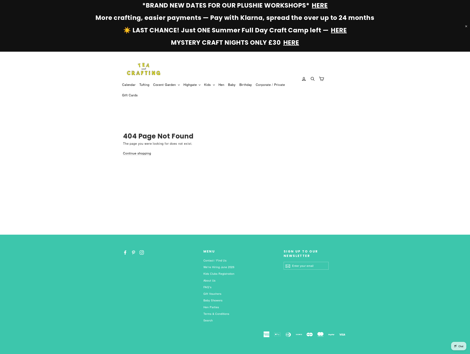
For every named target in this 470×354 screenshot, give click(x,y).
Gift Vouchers (212, 294)
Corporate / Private (270, 84)
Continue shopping (137, 153)
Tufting (144, 84)
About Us (209, 280)
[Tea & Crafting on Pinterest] (133, 252)
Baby (232, 84)
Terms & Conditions (216, 314)
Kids (208, 84)
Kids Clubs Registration (219, 273)
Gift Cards (130, 95)
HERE (320, 5)
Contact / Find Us (215, 260)
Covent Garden (165, 84)
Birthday (245, 84)
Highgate (190, 84)
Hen (221, 84)
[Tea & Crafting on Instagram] (142, 252)
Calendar (129, 84)
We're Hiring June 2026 (219, 267)
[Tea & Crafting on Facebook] (125, 252)
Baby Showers (213, 300)
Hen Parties (211, 307)
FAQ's (207, 287)
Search (208, 320)
